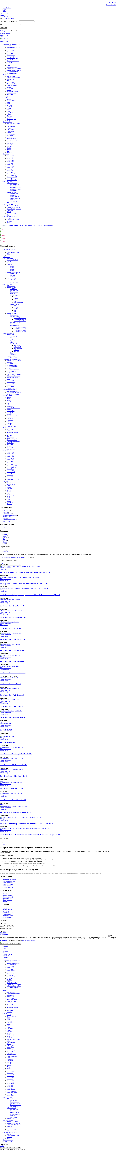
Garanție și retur (7, 898)
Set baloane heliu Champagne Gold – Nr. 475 (16, 754)
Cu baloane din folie (12, 71)
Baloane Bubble (11, 202)
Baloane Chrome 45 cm (20, 321)
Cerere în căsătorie (12, 85)
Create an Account (9, 18)
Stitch (8, 125)
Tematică (5, 481)
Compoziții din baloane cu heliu (11, 359)
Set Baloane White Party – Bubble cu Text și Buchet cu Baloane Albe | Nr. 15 (26, 824)
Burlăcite (9, 64)
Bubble (12, 337)
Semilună (16, 308)
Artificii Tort (13, 273)
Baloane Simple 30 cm (20, 328)
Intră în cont (4, 27)
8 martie (9, 90)
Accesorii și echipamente (10, 249)
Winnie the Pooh (11, 138)
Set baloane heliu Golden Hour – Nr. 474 (14, 776)
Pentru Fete (10, 157)
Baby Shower (10, 80)
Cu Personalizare (11, 48)
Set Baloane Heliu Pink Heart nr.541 (12, 695)
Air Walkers (13, 201)
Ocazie (5, 427)
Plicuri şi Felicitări (11, 213)
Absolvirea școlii (11, 93)
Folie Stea (16, 351)
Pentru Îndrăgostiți (12, 177)
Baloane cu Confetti (15, 187)
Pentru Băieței (10, 52)
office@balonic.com (5, 934)
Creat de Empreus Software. (28, 940)
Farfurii (12, 267)
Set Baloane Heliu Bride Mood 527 (12, 606)
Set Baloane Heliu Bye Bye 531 (10, 628)
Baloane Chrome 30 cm (20, 319)
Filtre (1, 563)
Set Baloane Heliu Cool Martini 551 (12, 639)
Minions (9, 132)
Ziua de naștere (11, 76)
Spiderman (10, 143)
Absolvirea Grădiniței (12, 91)
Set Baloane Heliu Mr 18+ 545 (10, 684)
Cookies (5, 894)
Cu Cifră (9, 45)
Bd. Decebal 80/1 (111, 5)
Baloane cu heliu (7, 284)
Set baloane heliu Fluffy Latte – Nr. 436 (13, 765)
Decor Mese (10, 210)
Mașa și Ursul (10, 131)
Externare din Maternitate (13, 47)
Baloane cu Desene (15, 189)
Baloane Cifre (14, 193)
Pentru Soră (10, 172)
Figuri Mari (13, 199)
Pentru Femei (10, 160)
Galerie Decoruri (7, 909)
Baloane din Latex (12, 183)
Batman (9, 149)
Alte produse (6, 257)
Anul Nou (9, 96)
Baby (15, 296)
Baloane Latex (11, 356)
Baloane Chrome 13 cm (20, 318)
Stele (15, 312)
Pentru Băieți (10, 155)
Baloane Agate (14, 190)
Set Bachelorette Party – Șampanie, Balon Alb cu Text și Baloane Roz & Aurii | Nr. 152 (30, 595)
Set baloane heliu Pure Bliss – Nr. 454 (13, 800)
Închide (2, 242)
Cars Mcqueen (11, 126)
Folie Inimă (17, 345)
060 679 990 (112, 2)
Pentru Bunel (10, 164)
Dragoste (9, 116)
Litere (11, 353)
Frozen (9, 128)
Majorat (9, 87)
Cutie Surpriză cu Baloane (14, 68)
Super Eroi (10, 113)
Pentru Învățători (11, 175)
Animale (9, 99)
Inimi (15, 305)
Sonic (8, 141)
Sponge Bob (10, 145)
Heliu (8, 222)
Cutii (8, 215)
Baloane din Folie (11, 192)
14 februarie (10, 88)
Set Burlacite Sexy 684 (8, 742)
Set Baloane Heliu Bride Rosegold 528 (13, 617)
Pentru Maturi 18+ (12, 180)
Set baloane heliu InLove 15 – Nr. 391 (13, 789)
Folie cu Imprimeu (15, 198)
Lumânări (12, 275)
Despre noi (6, 911)
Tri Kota (9, 148)
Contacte (5, 901)
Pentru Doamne (11, 55)
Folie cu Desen (14, 342)
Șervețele (12, 270)
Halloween (10, 94)
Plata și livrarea (7, 900)
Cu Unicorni (10, 62)
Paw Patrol (10, 135)
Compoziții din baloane (9, 879)
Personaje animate (18, 302)
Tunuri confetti (14, 283)
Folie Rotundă (17, 347)
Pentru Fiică (10, 169)
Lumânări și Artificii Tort (13, 207)
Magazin (9, 557)
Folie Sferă (16, 350)
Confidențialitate (7, 895)
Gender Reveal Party (12, 67)
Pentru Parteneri (7, 917)
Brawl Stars (10, 152)
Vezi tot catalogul (8, 887)
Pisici (8, 103)
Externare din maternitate (13, 77)
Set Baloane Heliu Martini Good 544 (12, 673)
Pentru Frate (10, 170)
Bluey (8, 151)
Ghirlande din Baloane (13, 394)
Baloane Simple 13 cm (20, 327)
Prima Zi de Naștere (12, 58)
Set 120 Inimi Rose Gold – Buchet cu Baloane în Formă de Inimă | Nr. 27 (25, 572)
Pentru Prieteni (11, 174)
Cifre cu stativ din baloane (14, 392)
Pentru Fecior (10, 167)
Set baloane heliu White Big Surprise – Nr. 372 (16, 812)
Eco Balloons (13, 357)
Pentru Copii (10, 50)
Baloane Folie (10, 334)
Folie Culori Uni (14, 196)
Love (8, 65)
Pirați (8, 111)
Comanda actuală (8, 915)
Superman (9, 146)
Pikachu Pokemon (12, 140)
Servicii (5, 908)
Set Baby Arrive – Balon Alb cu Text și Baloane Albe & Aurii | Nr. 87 (24, 584)
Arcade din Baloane (12, 391)
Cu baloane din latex (12, 73)
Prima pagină (3, 557)
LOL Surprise (10, 129)
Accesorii (9, 221)
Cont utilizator (7, 914)
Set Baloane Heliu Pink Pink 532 (11, 706)
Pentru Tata (10, 163)
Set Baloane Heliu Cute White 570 (12, 650)
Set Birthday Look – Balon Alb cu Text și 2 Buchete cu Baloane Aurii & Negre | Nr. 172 (30, 835)
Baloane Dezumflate (8, 333)
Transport (9, 106)
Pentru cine (6, 450)
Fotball (9, 109)
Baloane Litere (14, 195)
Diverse (12, 266)
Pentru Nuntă (10, 82)
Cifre (11, 339)
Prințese (9, 114)
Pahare (12, 269)
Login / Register (7, 1141)
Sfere (15, 310)
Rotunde (16, 307)
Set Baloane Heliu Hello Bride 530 (12, 661)
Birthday (16, 298)
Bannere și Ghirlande (12, 206)
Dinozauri (9, 105)
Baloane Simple (14, 184)
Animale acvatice (11, 100)
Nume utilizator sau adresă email (9, 21)
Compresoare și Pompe (13, 219)
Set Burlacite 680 (6, 730)
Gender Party (10, 79)
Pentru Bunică (10, 166)
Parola (2, 24)
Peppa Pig (9, 137)
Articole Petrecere (8, 258)
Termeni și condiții (8, 897)
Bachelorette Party (12, 84)
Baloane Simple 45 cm (20, 330)
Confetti (12, 281)
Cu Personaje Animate (13, 61)
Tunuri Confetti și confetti (14, 209)
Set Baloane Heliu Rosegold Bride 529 (13, 717)
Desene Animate (7, 395)
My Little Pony (11, 134)
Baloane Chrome (14, 186)
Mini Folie (13, 354)
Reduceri (5, 478)
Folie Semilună (18, 348)
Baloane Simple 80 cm (20, 331)
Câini (8, 102)
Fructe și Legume (11, 119)
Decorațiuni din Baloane (9, 389)
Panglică (9, 218)
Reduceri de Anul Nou (13, 479)
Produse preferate (8, 912)
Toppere (12, 276)
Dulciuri (9, 117)
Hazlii (8, 120)
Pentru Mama (10, 161)
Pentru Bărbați (11, 56)
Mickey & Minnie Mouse (13, 123)
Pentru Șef (9, 178)
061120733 (3, 933)
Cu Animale (10, 59)
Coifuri (9, 212)
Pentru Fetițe (10, 53)
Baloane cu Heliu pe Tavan (14, 70)
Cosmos (9, 108)
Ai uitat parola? (4, 31)
